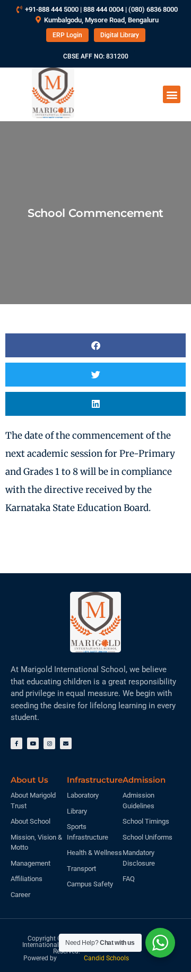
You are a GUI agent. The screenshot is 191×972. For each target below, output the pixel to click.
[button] (171, 94)
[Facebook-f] (16, 743)
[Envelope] (66, 743)
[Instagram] (49, 743)
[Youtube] (33, 743)
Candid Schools (106, 958)
